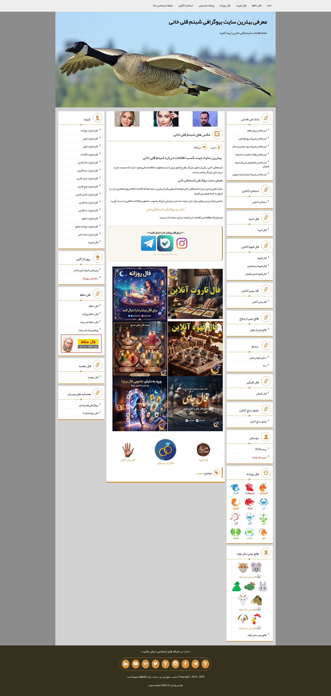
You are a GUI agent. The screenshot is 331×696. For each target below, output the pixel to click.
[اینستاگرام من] (175, 664)
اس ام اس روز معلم (257, 130)
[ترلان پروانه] (166, 119)
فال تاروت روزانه (89, 130)
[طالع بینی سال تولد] (249, 599)
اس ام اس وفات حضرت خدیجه (251, 154)
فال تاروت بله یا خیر (88, 234)
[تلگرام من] (195, 664)
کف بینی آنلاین (259, 301)
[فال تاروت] (195, 294)
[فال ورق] (139, 404)
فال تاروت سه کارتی (88, 170)
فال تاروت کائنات (89, 154)
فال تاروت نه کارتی (88, 202)
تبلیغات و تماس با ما (163, 5)
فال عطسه (93, 377)
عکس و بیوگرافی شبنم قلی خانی (165, 209)
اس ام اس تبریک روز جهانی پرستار (249, 146)
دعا (265, 365)
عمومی (200, 473)
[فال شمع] (139, 349)
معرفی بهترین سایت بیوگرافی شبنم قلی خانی (218, 21)
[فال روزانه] (139, 294)
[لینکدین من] (125, 664)
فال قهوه (262, 258)
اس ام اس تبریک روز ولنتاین (252, 138)
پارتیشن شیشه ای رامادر (85, 270)
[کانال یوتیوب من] (135, 664)
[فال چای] (195, 404)
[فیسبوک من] (185, 664)
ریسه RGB (261, 449)
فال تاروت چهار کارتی (87, 178)
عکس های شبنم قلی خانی (191, 134)
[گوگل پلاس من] (145, 664)
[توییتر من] (155, 664)
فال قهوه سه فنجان (257, 265)
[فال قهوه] (195, 349)
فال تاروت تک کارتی (88, 162)
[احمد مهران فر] (205, 119)
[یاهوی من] (205, 664)
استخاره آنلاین (186, 5)
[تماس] (165, 664)
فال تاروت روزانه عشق (86, 226)
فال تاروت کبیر (90, 138)
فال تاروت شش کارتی (87, 194)
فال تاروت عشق (90, 218)
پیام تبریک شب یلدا (88, 330)
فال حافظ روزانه (90, 314)
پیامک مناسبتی (206, 5)
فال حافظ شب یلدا (89, 322)
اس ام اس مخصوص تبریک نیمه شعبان (252, 164)
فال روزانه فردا (90, 413)
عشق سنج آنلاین (258, 421)
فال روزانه (225, 5)
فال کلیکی (261, 393)
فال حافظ (256, 5)
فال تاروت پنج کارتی (88, 186)
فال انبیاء (262, 230)
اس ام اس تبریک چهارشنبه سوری (250, 174)
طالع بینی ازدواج (258, 329)
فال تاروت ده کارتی (88, 210)
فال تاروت (241, 5)
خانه (269, 5)
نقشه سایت (154, 685)
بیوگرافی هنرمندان (88, 405)
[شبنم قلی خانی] (127, 119)
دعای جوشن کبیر (258, 357)
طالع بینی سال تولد (257, 634)
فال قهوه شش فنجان (256, 273)
